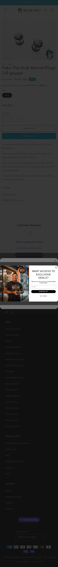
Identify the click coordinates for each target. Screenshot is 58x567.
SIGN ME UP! (43, 291)
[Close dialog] (56, 267)
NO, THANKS (43, 295)
